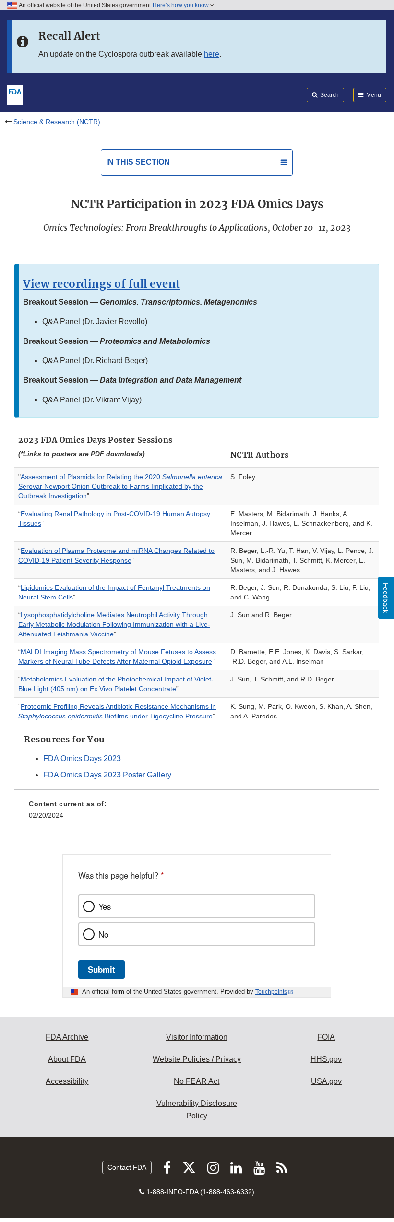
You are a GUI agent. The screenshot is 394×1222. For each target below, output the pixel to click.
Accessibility (67, 1081)
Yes (104, 906)
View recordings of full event (101, 284)
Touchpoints (271, 991)
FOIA (326, 1037)
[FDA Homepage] (15, 94)
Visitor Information (196, 1037)
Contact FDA (126, 1167)
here (211, 54)
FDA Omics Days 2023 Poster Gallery (107, 775)
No (103, 934)
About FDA (67, 1059)
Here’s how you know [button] (181, 5)
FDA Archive (67, 1037)
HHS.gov (326, 1059)
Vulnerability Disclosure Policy (196, 1109)
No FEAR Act (196, 1081)
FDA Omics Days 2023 (82, 758)
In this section (138, 162)
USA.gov (326, 1081)
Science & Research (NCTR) (56, 122)
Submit (101, 969)
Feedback (386, 598)
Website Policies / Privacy (197, 1059)
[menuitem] (197, 813)
